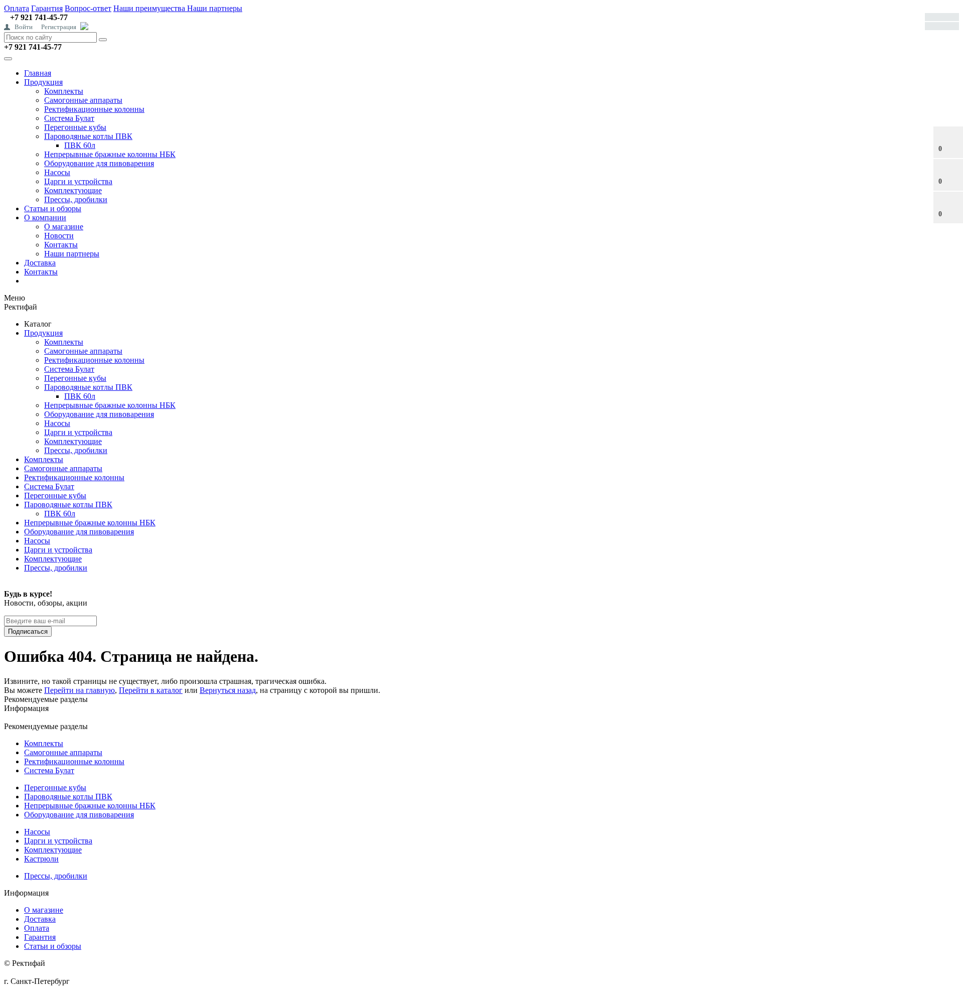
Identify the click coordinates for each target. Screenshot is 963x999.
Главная (37, 73)
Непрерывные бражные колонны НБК (110, 154)
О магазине (63, 226)
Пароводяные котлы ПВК (88, 136)
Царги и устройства (78, 181)
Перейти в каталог (151, 690)
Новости (59, 235)
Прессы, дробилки (75, 199)
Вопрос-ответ (88, 8)
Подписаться (28, 631)
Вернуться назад (228, 690)
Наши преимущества (150, 8)
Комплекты (63, 91)
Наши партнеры (214, 8)
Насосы (57, 172)
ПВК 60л (79, 145)
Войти (24, 27)
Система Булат (69, 118)
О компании (45, 217)
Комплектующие (73, 190)
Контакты (61, 244)
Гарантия (47, 8)
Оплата (16, 8)
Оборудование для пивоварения (99, 163)
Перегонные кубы (75, 127)
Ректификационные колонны (94, 109)
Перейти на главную (79, 690)
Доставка (40, 262)
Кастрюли (41, 858)
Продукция (43, 82)
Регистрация (58, 27)
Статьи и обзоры (52, 208)
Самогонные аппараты (83, 100)
